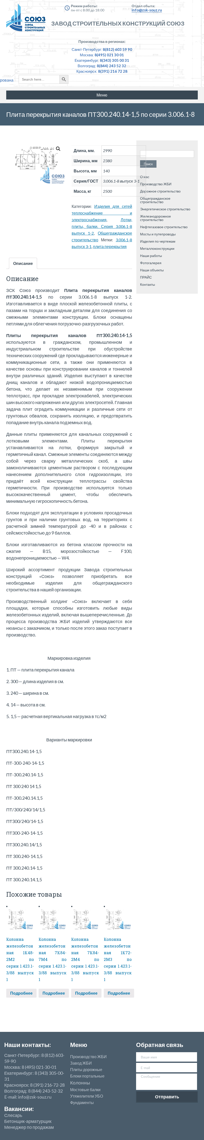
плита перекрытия (110, 246)
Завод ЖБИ (81, 1063)
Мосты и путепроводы (158, 234)
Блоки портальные (87, 1076)
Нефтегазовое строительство (164, 227)
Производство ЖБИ (155, 184)
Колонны (80, 1082)
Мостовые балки (85, 1090)
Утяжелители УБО (86, 1096)
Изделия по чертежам (157, 241)
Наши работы (151, 255)
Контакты (147, 284)
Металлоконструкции (157, 248)
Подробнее (21, 993)
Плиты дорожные (86, 1070)
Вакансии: (19, 1108)
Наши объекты (152, 270)
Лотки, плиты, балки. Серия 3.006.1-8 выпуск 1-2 (102, 226)
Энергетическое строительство (165, 209)
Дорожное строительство (160, 191)
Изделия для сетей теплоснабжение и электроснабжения (102, 213)
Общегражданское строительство (155, 200)
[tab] (23, 263)
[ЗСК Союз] (27, 20)
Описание (23, 263)
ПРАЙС (146, 277)
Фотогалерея (150, 263)
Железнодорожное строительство (155, 218)
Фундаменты (82, 1103)
